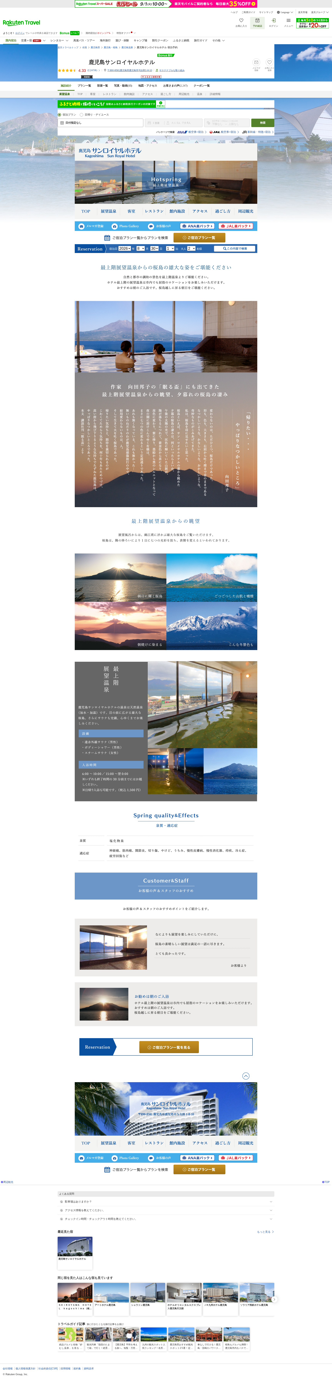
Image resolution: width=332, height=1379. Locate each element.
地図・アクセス (147, 85)
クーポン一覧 (202, 85)
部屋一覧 (102, 85)
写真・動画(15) (123, 85)
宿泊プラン (69, 114)
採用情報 (66, 1368)
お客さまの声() (175, 85)
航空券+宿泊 (195, 132)
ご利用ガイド (248, 12)
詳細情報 (215, 94)
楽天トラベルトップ (68, 47)
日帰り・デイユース (97, 114)
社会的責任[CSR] (48, 1368)
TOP (80, 94)
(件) (92, 70)
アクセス (147, 94)
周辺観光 (184, 94)
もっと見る (264, 1231)
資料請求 (89, 1368)
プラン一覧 (84, 85)
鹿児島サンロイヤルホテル (122, 62)
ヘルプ (234, 12)
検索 (263, 122)
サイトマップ (266, 12)
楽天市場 (302, 12)
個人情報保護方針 (26, 1368)
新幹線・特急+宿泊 (259, 132)
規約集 (77, 1368)
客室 (92, 94)
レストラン (109, 94)
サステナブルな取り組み (172, 70)
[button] (90, 1239)
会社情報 (8, 1368)
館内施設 (129, 94)
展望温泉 (108, 211)
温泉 (199, 94)
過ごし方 (165, 94)
